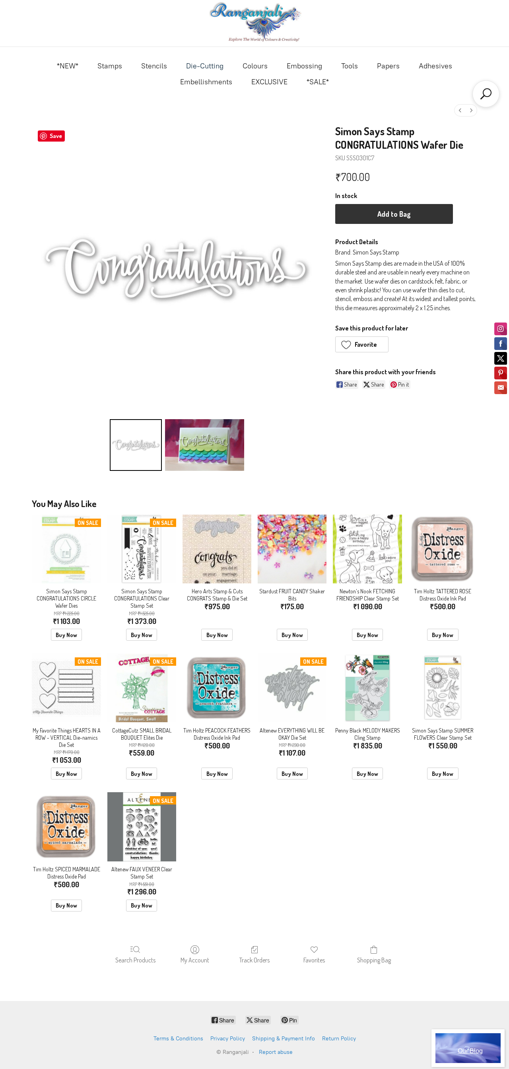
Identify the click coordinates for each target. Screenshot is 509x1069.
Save (56, 136)
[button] (362, 344)
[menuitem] (460, 110)
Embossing (304, 66)
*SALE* (318, 82)
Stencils (154, 66)
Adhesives (435, 66)
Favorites (314, 960)
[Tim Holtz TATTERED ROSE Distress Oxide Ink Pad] (442, 549)
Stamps (109, 66)
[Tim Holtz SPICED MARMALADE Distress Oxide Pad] (66, 826)
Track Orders (254, 960)
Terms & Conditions (178, 1038)
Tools (349, 66)
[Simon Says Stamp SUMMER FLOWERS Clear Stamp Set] (442, 687)
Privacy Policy (227, 1038)
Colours (255, 66)
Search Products (135, 960)
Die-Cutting (204, 66)
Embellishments (206, 82)
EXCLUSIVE (269, 82)
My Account (195, 960)
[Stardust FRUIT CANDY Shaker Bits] (292, 549)
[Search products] (486, 94)
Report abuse (276, 1052)
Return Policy (339, 1038)
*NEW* (67, 66)
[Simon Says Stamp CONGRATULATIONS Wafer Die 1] (205, 445)
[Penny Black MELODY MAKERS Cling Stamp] (367, 687)
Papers (388, 66)
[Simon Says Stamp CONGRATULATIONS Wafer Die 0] (135, 445)
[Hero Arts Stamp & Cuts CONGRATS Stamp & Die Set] (217, 549)
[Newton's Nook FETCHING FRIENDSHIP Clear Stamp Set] (367, 549)
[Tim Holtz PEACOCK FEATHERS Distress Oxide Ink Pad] (217, 687)
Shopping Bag (374, 960)
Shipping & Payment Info (283, 1038)
